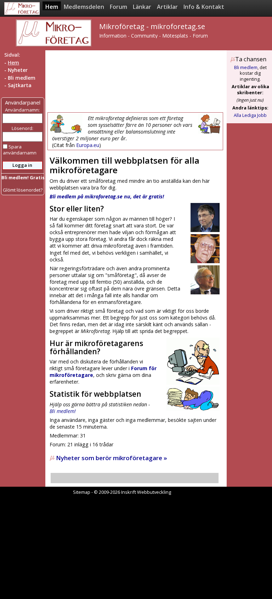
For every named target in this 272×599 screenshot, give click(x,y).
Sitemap (81, 492)
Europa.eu (87, 145)
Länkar (142, 6)
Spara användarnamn (19, 150)
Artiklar (167, 6)
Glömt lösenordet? (22, 190)
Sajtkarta (20, 85)
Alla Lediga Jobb (250, 115)
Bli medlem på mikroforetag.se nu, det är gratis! (107, 196)
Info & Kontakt (203, 6)
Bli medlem (21, 77)
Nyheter (18, 70)
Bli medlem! (63, 411)
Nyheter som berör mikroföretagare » (111, 458)
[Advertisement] (136, 81)
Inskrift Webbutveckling (146, 492)
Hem (51, 6)
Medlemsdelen (84, 6)
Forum (118, 6)
